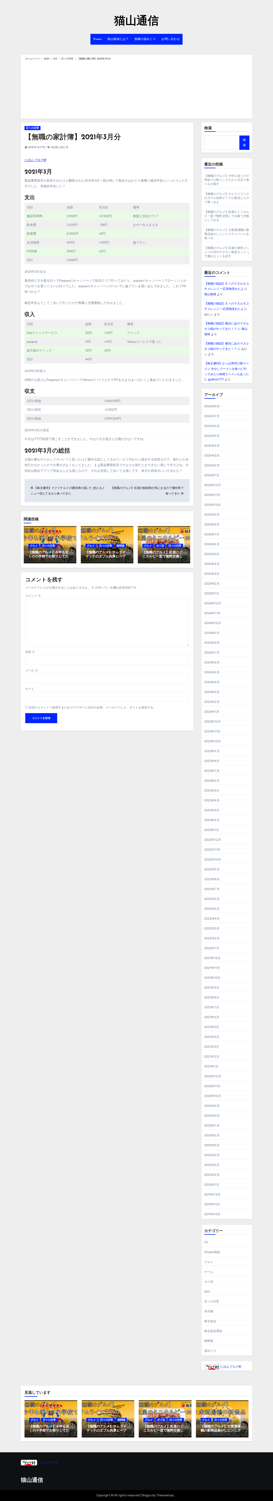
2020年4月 (212, 1155)
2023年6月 (212, 780)
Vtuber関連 (212, 1252)
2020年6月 (212, 1135)
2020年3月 (212, 1165)
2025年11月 (212, 495)
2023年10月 (212, 741)
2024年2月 (212, 702)
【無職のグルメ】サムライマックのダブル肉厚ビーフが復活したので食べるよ (105, 556)
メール (31, 670)
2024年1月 (211, 712)
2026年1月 (211, 475)
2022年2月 (212, 938)
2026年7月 (212, 416)
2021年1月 (211, 1066)
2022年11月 (212, 849)
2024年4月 (212, 682)
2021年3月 (211, 1047)
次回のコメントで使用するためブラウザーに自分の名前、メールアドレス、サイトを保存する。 (92, 707)
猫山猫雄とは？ (118, 39)
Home (97, 39)
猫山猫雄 (210, 294)
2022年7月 (212, 889)
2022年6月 (212, 899)
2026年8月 (212, 406)
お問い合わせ (170, 39)
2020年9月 (212, 1106)
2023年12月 (212, 721)
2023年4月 (212, 800)
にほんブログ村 (36, 160)
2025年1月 (211, 593)
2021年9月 (211, 987)
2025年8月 (212, 524)
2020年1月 (211, 1184)
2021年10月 (212, 978)
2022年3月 (212, 928)
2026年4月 (212, 445)
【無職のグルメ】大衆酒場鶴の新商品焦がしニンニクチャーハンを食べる (226, 234)
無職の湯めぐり (145, 39)
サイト (29, 689)
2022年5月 (212, 909)
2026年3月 (212, 455)
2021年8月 (211, 997)
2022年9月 (212, 869)
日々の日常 (32, 128)
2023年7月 (211, 771)
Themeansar (165, 1495)
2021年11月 (212, 968)
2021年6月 (211, 1017)
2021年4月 (211, 1037)
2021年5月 (211, 1027)
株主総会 (210, 1321)
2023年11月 (212, 731)
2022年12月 (212, 840)
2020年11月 (212, 1086)
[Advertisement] (137, 89)
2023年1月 (211, 830)
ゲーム (208, 1272)
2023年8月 (212, 761)
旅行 (207, 1291)
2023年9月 (212, 751)
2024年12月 (212, 603)
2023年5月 (211, 790)
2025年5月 (211, 554)
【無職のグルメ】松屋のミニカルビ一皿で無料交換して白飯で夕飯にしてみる (162, 556)
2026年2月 (212, 465)
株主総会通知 (213, 1331)
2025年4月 (212, 564)
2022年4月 (212, 918)
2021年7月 (211, 1007)
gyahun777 (216, 379)
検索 (208, 128)
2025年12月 (212, 485)
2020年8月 (212, 1115)
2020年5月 (212, 1145)
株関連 (120, 545)
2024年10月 (212, 623)
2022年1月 (211, 948)
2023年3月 (211, 810)
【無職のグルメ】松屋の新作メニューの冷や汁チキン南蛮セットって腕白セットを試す (226, 252)
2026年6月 (212, 426)
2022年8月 (212, 879)
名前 (30, 652)
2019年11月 (212, 1204)
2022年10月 (212, 859)
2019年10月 (212, 1214)
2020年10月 (212, 1096)
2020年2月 (212, 1175)
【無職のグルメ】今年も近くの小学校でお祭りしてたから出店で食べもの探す (48, 556)
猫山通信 (136, 21)
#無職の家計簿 (59, 147)
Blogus (147, 1495)
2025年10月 (212, 505)
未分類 (208, 1311)
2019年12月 (212, 1194)
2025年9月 (212, 514)
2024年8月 (212, 643)
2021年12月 (212, 958)
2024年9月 (212, 633)
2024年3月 (212, 692)
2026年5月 (212, 436)
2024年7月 (212, 652)
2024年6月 (212, 662)
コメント (33, 595)
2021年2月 (211, 1056)
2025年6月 (212, 544)
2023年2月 (212, 820)
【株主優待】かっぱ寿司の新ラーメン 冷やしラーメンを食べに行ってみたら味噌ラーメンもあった (226, 369)
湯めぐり (210, 1350)
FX (206, 1242)
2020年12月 (212, 1076)
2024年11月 (212, 613)
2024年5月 (212, 672)
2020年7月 (212, 1125)
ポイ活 (160, 545)
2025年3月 (211, 574)
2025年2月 (212, 583)
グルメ (34, 545)
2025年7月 (211, 534)
